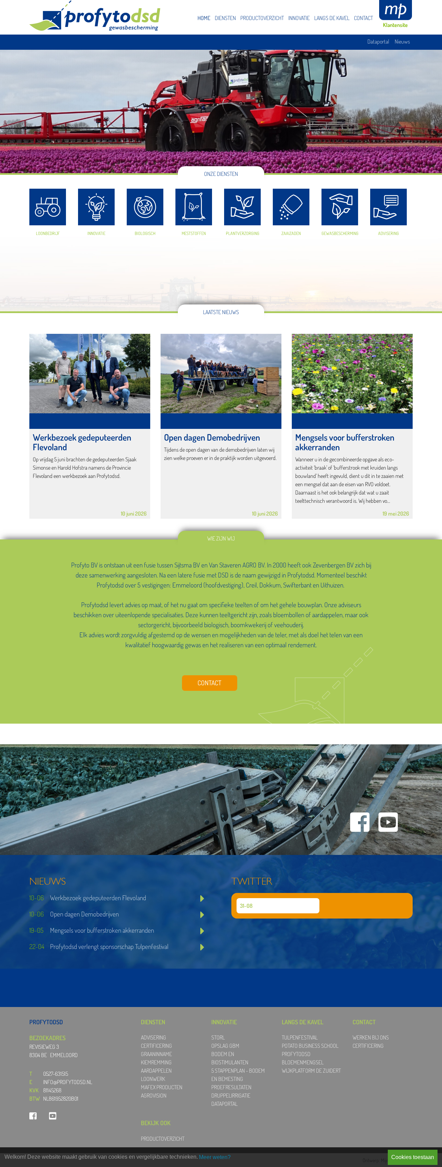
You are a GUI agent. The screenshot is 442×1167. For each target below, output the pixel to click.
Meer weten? (215, 1157)
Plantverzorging (242, 209)
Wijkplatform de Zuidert (311, 1070)
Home (204, 18)
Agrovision (153, 1095)
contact (209, 682)
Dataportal (378, 41)
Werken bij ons (371, 1037)
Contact (363, 18)
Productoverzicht (262, 18)
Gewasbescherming (339, 209)
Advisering (388, 209)
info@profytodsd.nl (67, 1082)
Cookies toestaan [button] (412, 1157)
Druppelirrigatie (230, 1095)
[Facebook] (359, 822)
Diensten (225, 18)
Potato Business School (310, 1045)
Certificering (156, 1045)
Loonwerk (153, 1078)
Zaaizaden (291, 209)
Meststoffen (193, 209)
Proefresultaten (231, 1087)
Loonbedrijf (47, 209)
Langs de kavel (331, 18)
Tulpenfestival (300, 1037)
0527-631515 (55, 1073)
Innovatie (299, 18)
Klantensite (395, 24)
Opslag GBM (225, 1045)
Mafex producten (161, 1087)
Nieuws (402, 41)
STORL (218, 1037)
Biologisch (145, 209)
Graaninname (156, 1054)
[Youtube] (388, 822)
